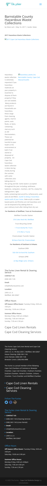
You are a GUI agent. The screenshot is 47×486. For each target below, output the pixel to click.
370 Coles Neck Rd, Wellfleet (23, 219)
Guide (29, 27)
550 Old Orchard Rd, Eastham (23, 252)
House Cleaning (10, 354)
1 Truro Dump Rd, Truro (23, 228)
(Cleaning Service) (23, 419)
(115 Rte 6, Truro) (23, 232)
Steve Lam (10, 27)
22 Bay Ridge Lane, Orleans (24, 261)
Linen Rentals (10, 357)
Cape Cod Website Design (29, 480)
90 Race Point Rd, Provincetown (23, 240)
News (35, 27)
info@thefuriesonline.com (14, 286)
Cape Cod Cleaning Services (23, 332)
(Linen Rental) (22, 422)
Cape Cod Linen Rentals (20, 327)
